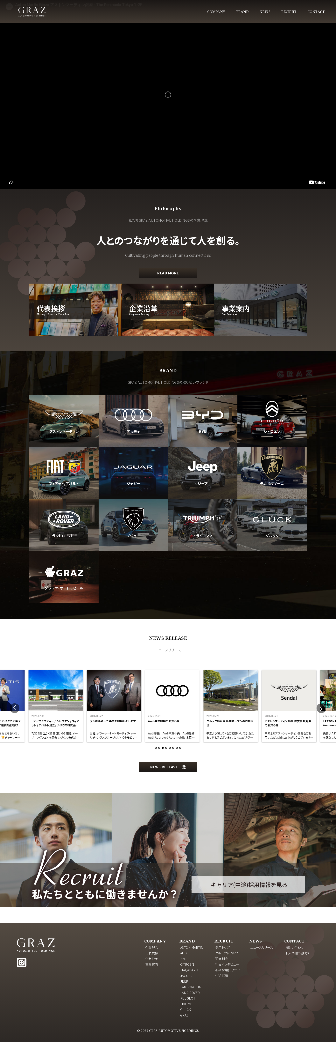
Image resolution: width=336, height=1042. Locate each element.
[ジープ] (202, 497)
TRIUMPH (187, 1003)
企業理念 (151, 947)
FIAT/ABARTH (190, 970)
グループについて (227, 953)
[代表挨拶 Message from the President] (75, 334)
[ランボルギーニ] (272, 497)
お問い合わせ (294, 947)
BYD (183, 958)
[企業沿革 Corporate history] (168, 334)
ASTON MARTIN (191, 947)
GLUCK (185, 1009)
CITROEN (187, 964)
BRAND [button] (242, 11)
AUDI (184, 953)
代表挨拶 (151, 953)
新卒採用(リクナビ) (228, 970)
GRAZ (184, 1015)
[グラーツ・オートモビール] (64, 601)
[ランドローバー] (64, 549)
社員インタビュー (227, 964)
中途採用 (221, 975)
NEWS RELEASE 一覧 (168, 766)
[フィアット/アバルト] (64, 497)
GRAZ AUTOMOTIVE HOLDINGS (36, 945)
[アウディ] (133, 445)
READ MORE (168, 272)
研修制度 (221, 958)
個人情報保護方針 (298, 953)
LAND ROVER (190, 992)
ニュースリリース (261, 947)
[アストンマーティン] (64, 445)
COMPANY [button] (216, 11)
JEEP (184, 981)
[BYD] (202, 445)
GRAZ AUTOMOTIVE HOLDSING (32, 12)
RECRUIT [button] (289, 11)
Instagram (21, 962)
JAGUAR (186, 975)
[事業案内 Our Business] (260, 334)
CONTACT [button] (316, 11)
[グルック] (272, 549)
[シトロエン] (272, 445)
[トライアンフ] (202, 549)
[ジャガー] (133, 497)
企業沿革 (151, 958)
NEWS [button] (265, 11)
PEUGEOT (187, 998)
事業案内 (151, 964)
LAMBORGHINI (191, 987)
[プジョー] (133, 549)
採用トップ (222, 947)
